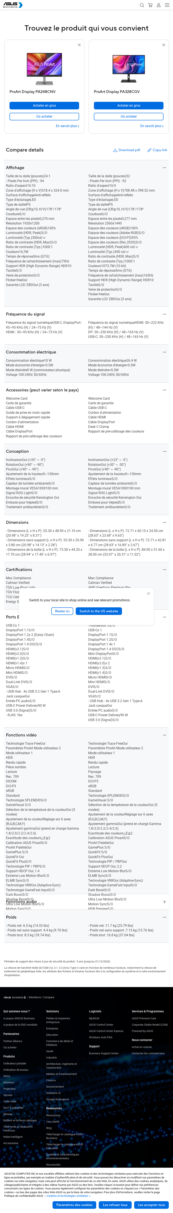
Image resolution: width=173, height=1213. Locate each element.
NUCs (6, 1076)
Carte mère (9, 1101)
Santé (49, 1051)
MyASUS (94, 1018)
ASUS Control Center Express (106, 1031)
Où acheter (9, 1047)
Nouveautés (53, 1164)
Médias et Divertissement (61, 1074)
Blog (48, 1128)
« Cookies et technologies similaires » (67, 1195)
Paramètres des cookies (74, 1205)
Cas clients (52, 1121)
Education (52, 1034)
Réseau (7, 1114)
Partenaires (11, 1034)
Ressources (53, 1115)
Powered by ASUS (142, 1031)
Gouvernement (55, 1086)
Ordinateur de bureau (15, 1069)
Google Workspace (57, 1099)
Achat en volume (142, 1047)
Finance (51, 1080)
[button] (141, 5)
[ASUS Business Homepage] (13, 5)
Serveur (7, 1095)
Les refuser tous (115, 1205)
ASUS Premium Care (144, 1018)
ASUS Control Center (101, 1024)
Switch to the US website (99, 611)
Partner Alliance (12, 1041)
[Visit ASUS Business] (15, 997)
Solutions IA (53, 1093)
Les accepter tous (151, 1205)
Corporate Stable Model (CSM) (150, 1024)
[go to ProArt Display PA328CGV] (128, 67)
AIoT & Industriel (13, 1107)
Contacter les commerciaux (148, 1053)
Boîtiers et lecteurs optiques (20, 1120)
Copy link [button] (160, 150)
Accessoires (10, 1143)
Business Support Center (104, 1053)
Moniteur (8, 1082)
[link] (44, 116)
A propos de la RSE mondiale (20, 1024)
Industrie (51, 1057)
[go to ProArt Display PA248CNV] (44, 67)
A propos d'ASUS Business (19, 1018)
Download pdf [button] (129, 150)
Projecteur (9, 1088)
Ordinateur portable (14, 1063)
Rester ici (62, 611)
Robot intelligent (13, 1136)
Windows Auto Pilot (100, 1037)
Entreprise (52, 1028)
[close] (148, 593)
